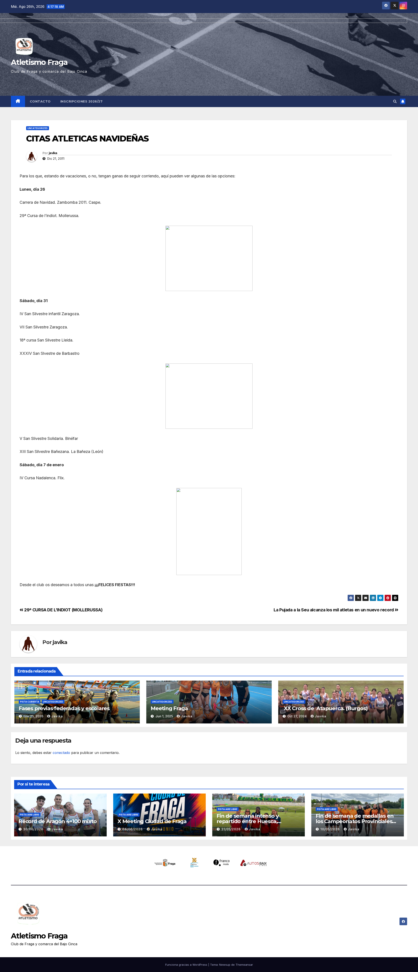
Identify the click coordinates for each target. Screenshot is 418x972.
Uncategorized (37, 128)
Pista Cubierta (29, 701)
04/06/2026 (133, 829)
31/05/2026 (231, 829)
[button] (395, 101)
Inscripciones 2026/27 (81, 101)
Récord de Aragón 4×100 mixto (57, 821)
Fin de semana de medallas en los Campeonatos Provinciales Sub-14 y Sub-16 (354, 821)
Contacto (40, 101)
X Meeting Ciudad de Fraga (152, 821)
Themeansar (244, 964)
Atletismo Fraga (39, 935)
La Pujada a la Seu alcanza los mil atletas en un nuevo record (334, 609)
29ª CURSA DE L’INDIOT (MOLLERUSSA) (62, 609)
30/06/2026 (33, 829)
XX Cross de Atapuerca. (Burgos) (325, 708)
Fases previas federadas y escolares (64, 708)
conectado (61, 752)
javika (53, 153)
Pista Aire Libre (29, 814)
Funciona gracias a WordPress (186, 964)
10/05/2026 (330, 829)
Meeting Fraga (169, 708)
